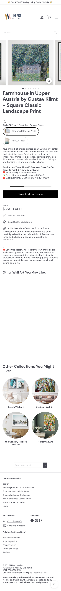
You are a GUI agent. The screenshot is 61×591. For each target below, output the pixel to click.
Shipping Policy (10, 541)
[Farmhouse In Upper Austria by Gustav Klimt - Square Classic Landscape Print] (22, 302)
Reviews (6, 552)
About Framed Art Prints (14, 502)
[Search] (55, 32)
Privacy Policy (9, 545)
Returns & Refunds (11, 537)
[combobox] (30, 32)
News (5, 506)
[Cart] (49, 17)
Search (6, 484)
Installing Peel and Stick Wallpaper (18, 487)
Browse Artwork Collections (16, 491)
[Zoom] (49, 81)
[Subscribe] (45, 465)
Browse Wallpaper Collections (16, 495)
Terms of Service (10, 548)
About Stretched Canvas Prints (17, 498)
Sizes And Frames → (30, 194)
